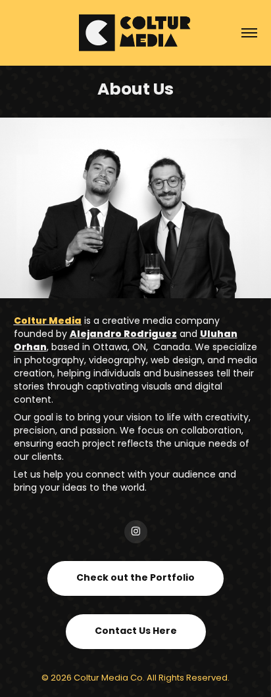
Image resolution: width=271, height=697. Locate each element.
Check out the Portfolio (135, 578)
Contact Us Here (136, 631)
